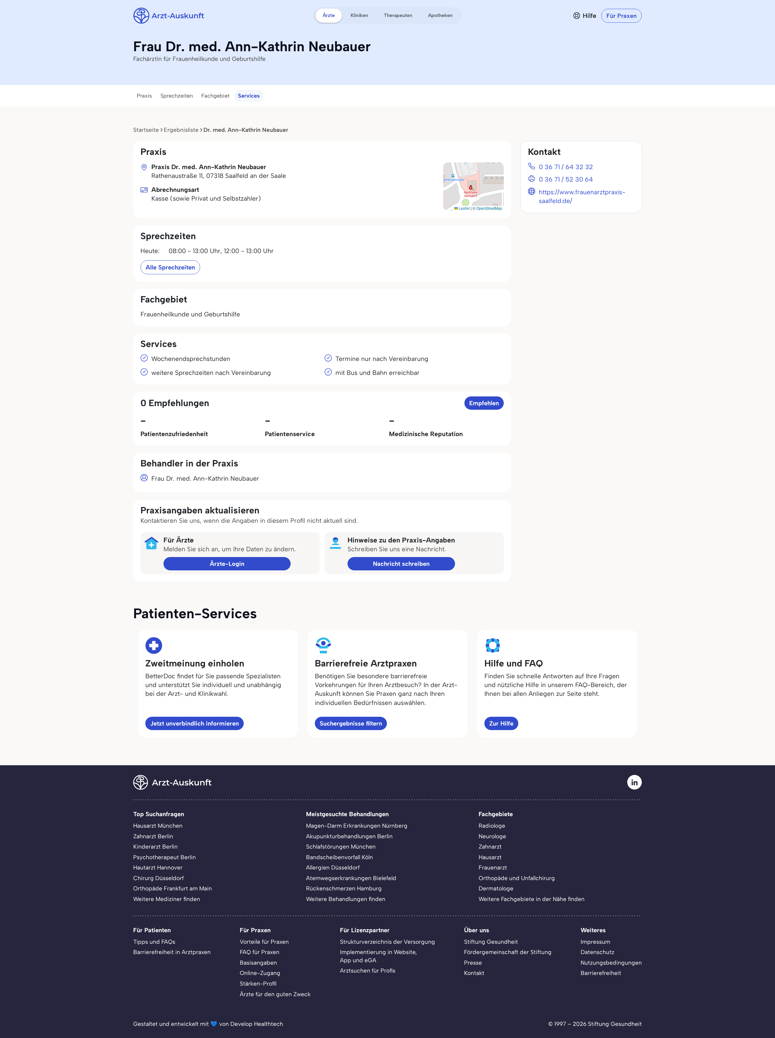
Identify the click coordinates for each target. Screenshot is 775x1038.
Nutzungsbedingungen (611, 962)
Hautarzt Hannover (158, 867)
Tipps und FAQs (154, 941)
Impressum (595, 941)
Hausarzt (490, 857)
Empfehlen (484, 403)
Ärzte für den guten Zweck (275, 994)
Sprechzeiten (176, 95)
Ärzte (329, 15)
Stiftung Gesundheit (491, 941)
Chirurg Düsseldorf (158, 878)
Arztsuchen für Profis (367, 970)
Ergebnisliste (181, 129)
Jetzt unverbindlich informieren (194, 723)
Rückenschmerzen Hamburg (344, 888)
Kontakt (474, 973)
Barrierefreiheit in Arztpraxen (172, 952)
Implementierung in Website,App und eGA (378, 956)
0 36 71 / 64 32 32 (566, 167)
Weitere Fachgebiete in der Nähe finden (532, 899)
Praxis (144, 95)
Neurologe (492, 836)
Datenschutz (597, 952)
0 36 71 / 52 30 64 (566, 179)
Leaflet (464, 208)
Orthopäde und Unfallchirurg (517, 878)
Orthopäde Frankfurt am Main (172, 888)
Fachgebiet (215, 95)
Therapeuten (398, 15)
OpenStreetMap (489, 208)
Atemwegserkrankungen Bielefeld (351, 878)
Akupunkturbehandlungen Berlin (349, 836)
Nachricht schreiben (401, 563)
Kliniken (359, 15)
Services (249, 95)
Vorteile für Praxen (264, 941)
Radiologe (492, 825)
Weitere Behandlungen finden (345, 899)
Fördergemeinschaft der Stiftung (508, 952)
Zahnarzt (490, 846)
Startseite (146, 129)
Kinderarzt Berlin (155, 846)
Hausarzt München (158, 825)
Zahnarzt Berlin (153, 836)
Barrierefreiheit (601, 973)
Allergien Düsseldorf (333, 867)
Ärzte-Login (227, 563)
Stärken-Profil (258, 983)
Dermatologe (496, 888)
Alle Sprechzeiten (170, 267)
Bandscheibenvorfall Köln (339, 857)
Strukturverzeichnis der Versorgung (387, 941)
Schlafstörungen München (341, 846)
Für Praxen (621, 15)
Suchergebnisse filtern (351, 723)
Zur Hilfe (501, 723)
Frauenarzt (493, 867)
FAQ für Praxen (259, 952)
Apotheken (440, 15)
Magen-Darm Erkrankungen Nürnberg (356, 825)
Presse (473, 962)
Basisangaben (258, 962)
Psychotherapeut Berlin (164, 857)
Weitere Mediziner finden (166, 899)
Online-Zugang (260, 973)
